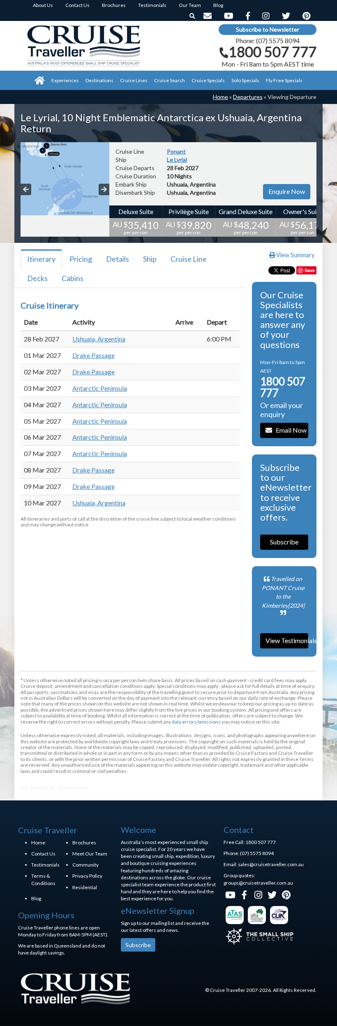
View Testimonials (287, 640)
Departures (248, 96)
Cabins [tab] (72, 278)
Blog (36, 898)
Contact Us (43, 854)
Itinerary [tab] (41, 258)
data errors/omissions (196, 722)
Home (220, 96)
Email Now (289, 430)
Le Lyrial (177, 159)
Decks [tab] (37, 278)
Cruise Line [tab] (189, 258)
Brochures (84, 842)
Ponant (176, 151)
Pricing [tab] (80, 258)
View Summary (294, 254)
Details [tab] (117, 258)
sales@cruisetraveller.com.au (271, 864)
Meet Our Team (89, 854)
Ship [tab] (150, 258)
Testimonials (45, 865)
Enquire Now (286, 191)
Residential (84, 887)
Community (85, 865)
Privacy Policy (87, 876)
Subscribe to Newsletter (267, 29)
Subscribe (284, 542)
